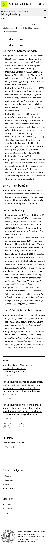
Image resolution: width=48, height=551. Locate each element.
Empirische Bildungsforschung (30, 28)
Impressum (9, 480)
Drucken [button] (8, 504)
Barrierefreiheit (11, 488)
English (7, 513)
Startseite (6, 25)
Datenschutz (9, 484)
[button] (5, 425)
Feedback (8, 508)
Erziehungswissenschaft (23, 25)
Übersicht (9, 447)
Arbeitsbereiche (9, 28)
